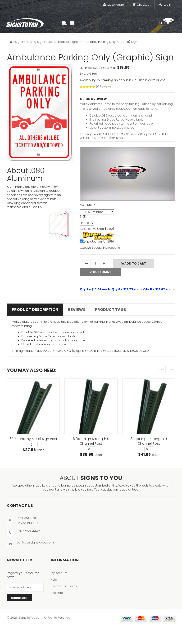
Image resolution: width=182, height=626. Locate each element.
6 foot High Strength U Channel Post (91, 441)
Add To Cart (135, 263)
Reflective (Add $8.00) (98, 229)
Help (54, 580)
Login (167, 5)
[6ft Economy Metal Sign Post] (33, 406)
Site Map (57, 593)
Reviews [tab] (76, 309)
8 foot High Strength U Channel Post (148, 441)
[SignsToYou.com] (25, 22)
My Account (115, 5)
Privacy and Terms (64, 586)
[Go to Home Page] (11, 41)
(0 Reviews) (104, 86)
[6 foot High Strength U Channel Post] (90, 406)
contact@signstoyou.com (35, 542)
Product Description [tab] (35, 309)
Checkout (143, 5)
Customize (101, 272)
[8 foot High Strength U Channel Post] (148, 406)
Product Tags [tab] (110, 309)
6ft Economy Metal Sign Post (33, 438)
